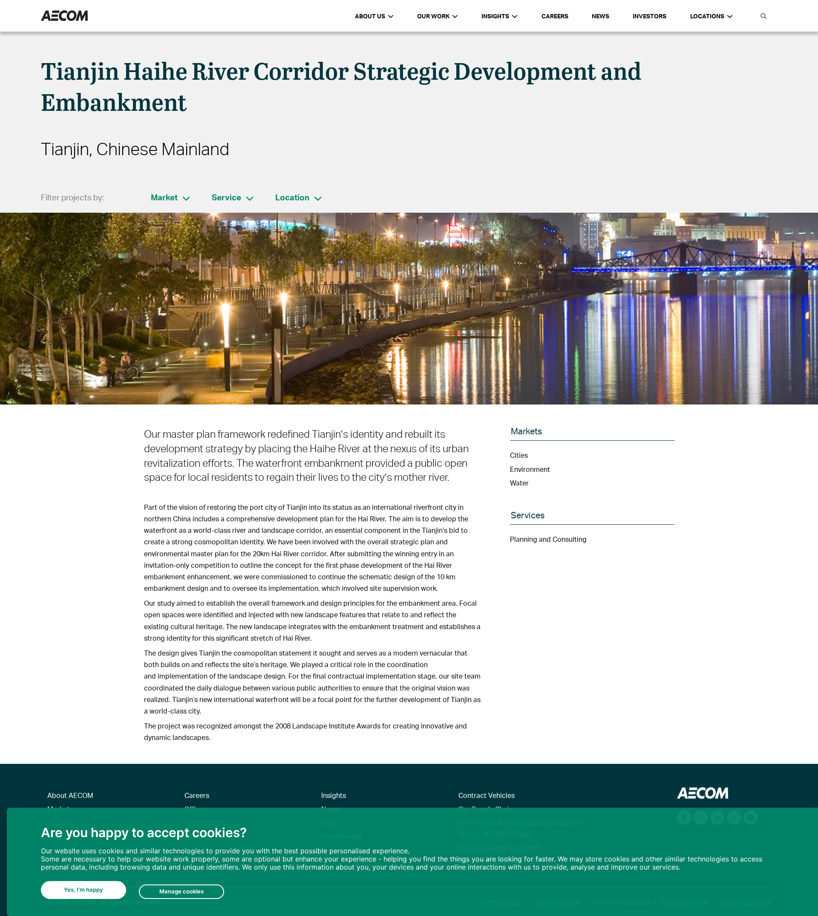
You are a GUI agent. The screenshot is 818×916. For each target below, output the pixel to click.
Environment (530, 469)
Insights (333, 795)
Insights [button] (495, 16)
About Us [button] (370, 16)
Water (519, 482)
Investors (649, 16)
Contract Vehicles (486, 795)
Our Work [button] (433, 16)
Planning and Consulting (548, 539)
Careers (554, 16)
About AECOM (70, 795)
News (600, 16)
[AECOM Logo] (64, 16)
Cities (519, 455)
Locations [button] (707, 16)
